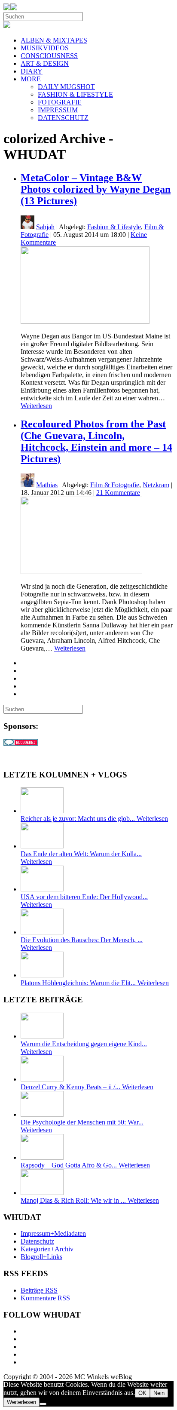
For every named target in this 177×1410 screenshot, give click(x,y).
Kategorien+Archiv (47, 1249)
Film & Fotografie (114, 484)
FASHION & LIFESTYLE (75, 94)
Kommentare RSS (45, 1298)
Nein (159, 1393)
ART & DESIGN (45, 63)
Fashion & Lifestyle (114, 226)
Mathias (47, 484)
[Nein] (43, 1404)
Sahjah (45, 226)
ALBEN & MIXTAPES (54, 40)
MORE (31, 79)
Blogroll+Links (41, 1256)
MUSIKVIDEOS (45, 48)
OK (142, 1393)
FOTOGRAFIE (60, 102)
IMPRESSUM (58, 110)
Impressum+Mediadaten (53, 1233)
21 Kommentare (118, 492)
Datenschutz (37, 1241)
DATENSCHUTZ (63, 117)
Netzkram (156, 484)
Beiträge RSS (39, 1290)
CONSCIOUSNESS (49, 55)
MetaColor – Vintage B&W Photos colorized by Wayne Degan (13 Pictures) (96, 189)
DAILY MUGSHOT (66, 86)
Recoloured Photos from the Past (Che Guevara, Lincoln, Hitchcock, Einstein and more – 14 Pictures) (96, 441)
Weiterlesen (36, 405)
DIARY (32, 71)
